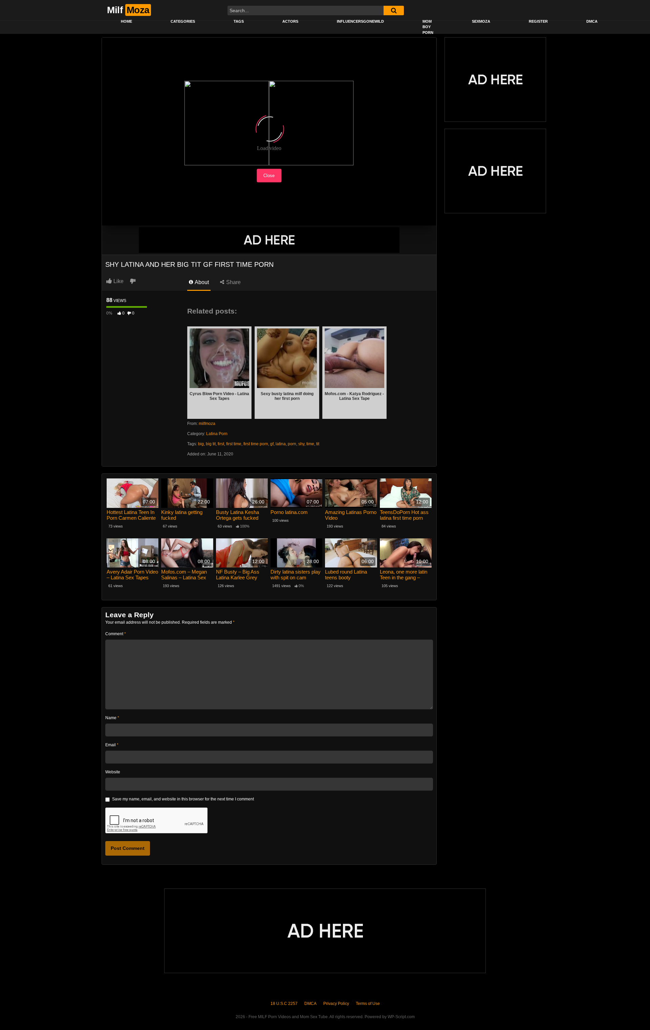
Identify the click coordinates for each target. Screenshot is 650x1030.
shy (301, 444)
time (310, 444)
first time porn (255, 444)
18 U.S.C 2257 (284, 1003)
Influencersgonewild (360, 21)
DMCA (592, 21)
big (201, 444)
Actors (290, 21)
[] (394, 10)
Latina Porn (217, 433)
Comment (115, 633)
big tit (211, 444)
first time (233, 444)
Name (112, 717)
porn (292, 444)
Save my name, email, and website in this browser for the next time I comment (183, 799)
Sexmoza (481, 21)
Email (111, 745)
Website (112, 772)
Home (126, 21)
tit (317, 444)
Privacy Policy (336, 1003)
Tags (239, 21)
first (221, 444)
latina (281, 444)
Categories (183, 21)
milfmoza (207, 423)
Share (233, 282)
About (201, 282)
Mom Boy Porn (427, 27)
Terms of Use (368, 1003)
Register (538, 21)
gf (272, 444)
